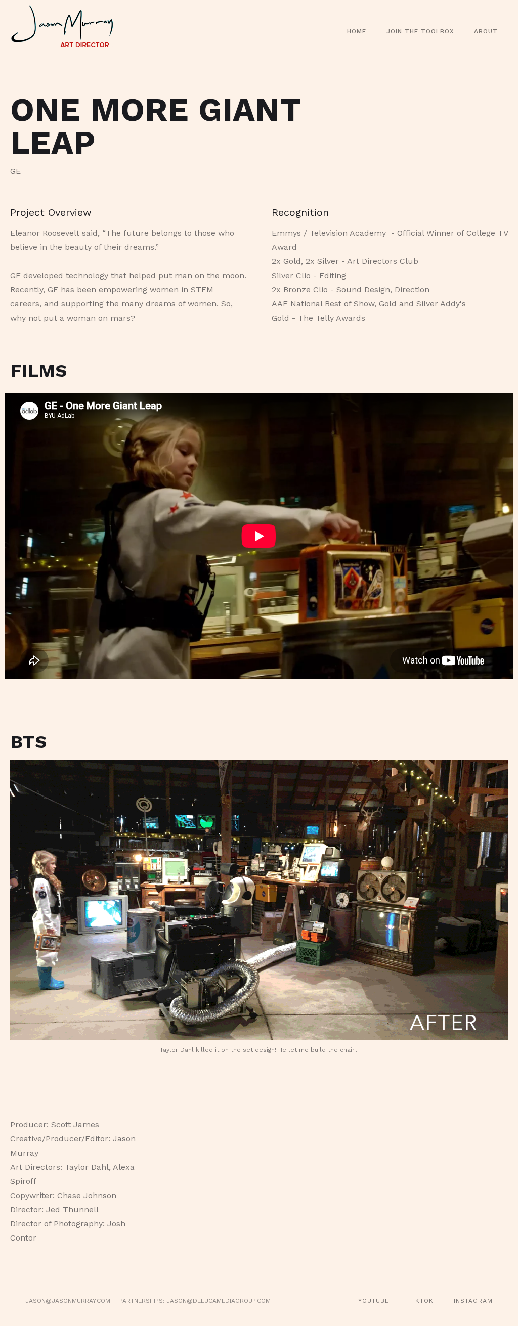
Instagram (473, 1300)
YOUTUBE (373, 1300)
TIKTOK (421, 1300)
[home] (68, 31)
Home (356, 31)
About (486, 31)
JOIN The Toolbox (420, 31)
